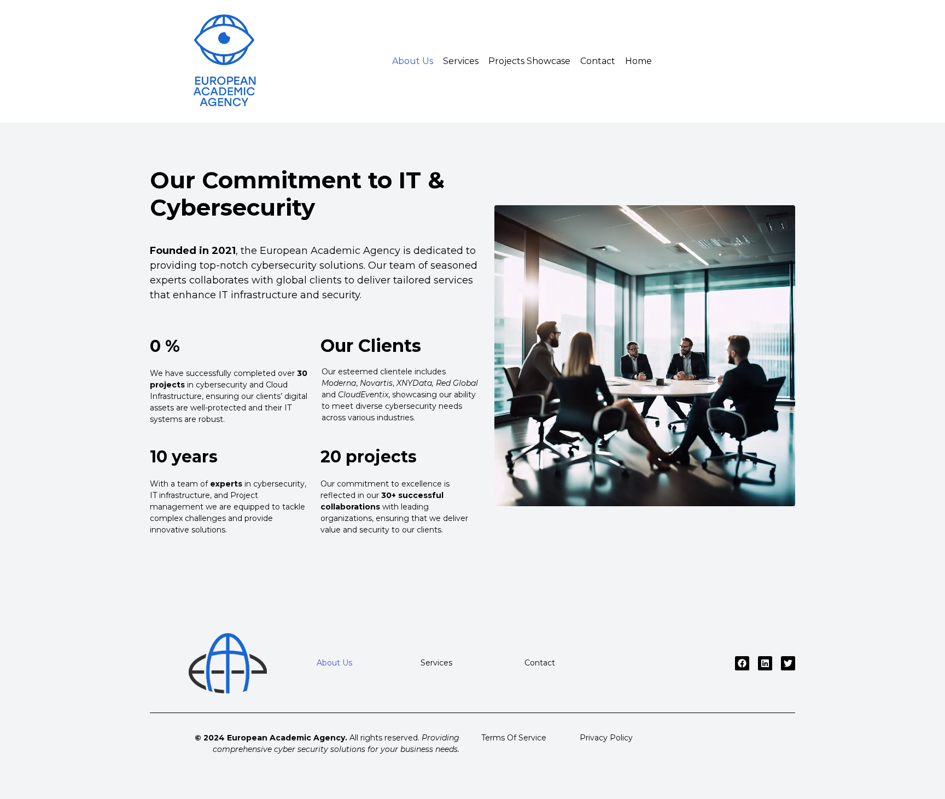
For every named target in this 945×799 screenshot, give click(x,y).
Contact (597, 61)
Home (638, 61)
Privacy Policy (606, 738)
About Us (412, 61)
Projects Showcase (529, 61)
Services (461, 61)
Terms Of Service (513, 738)
